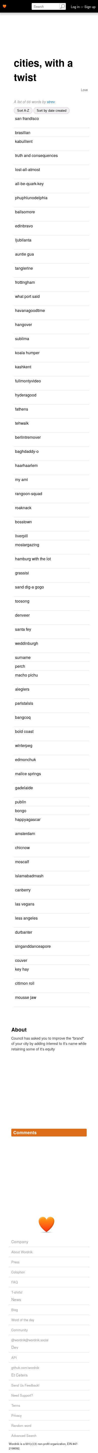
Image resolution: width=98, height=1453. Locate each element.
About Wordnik (21, 1251)
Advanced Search (23, 1435)
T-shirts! (17, 1292)
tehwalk (22, 423)
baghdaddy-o (27, 451)
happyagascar (27, 819)
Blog (14, 1309)
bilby (55, 141)
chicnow (22, 847)
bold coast (24, 731)
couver (21, 960)
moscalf (22, 861)
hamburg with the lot (33, 558)
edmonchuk (25, 759)
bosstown (23, 521)
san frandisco (27, 118)
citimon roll (24, 983)
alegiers (22, 689)
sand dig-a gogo (29, 587)
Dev (14, 1347)
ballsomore (25, 211)
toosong (22, 601)
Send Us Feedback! (25, 1385)
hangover (23, 324)
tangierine (24, 268)
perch (20, 666)
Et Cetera (19, 1375)
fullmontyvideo (28, 380)
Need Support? (22, 1395)
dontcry (59, 212)
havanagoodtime (30, 310)
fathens (21, 409)
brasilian (22, 132)
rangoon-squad (28, 493)
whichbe (59, 983)
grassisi (22, 572)
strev (51, 101)
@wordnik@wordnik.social (29, 1340)
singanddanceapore (33, 946)
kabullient (23, 141)
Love (84, 89)
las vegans (24, 904)
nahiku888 (55, 969)
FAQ (14, 1282)
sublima (22, 338)
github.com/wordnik (25, 1367)
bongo (20, 810)
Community (19, 1329)
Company (19, 1241)
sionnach (57, 324)
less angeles (26, 918)
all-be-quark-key (29, 183)
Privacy (16, 1415)
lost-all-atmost (27, 169)
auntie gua (24, 254)
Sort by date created (51, 110)
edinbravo (24, 225)
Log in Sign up (83, 6)
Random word (21, 1425)
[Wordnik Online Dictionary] (5, 6)
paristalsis (24, 703)
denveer (22, 615)
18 (79, 657)
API (14, 1357)
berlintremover (28, 437)
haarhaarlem (26, 465)
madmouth (61, 254)
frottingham (25, 282)
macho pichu (26, 675)
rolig (70, 197)
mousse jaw (25, 997)
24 (86, 324)
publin (20, 801)
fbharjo (82, 155)
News (16, 1299)
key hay (22, 969)
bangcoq (23, 717)
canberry (23, 889)
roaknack (23, 507)
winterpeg (23, 745)
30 (75, 810)
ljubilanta (23, 240)
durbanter (23, 932)
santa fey (23, 629)
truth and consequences (36, 155)
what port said (27, 296)
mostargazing (27, 544)
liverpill (21, 535)
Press (15, 1262)
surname (23, 657)
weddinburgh (26, 643)
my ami (21, 479)
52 (73, 666)
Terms (15, 1405)
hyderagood (25, 395)
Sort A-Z (23, 110)
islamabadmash (29, 875)
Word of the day (22, 1319)
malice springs (28, 773)
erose (62, 118)
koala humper (27, 352)
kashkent (23, 366)
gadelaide (24, 787)
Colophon (18, 1272)
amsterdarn (25, 833)
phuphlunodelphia (31, 197)
